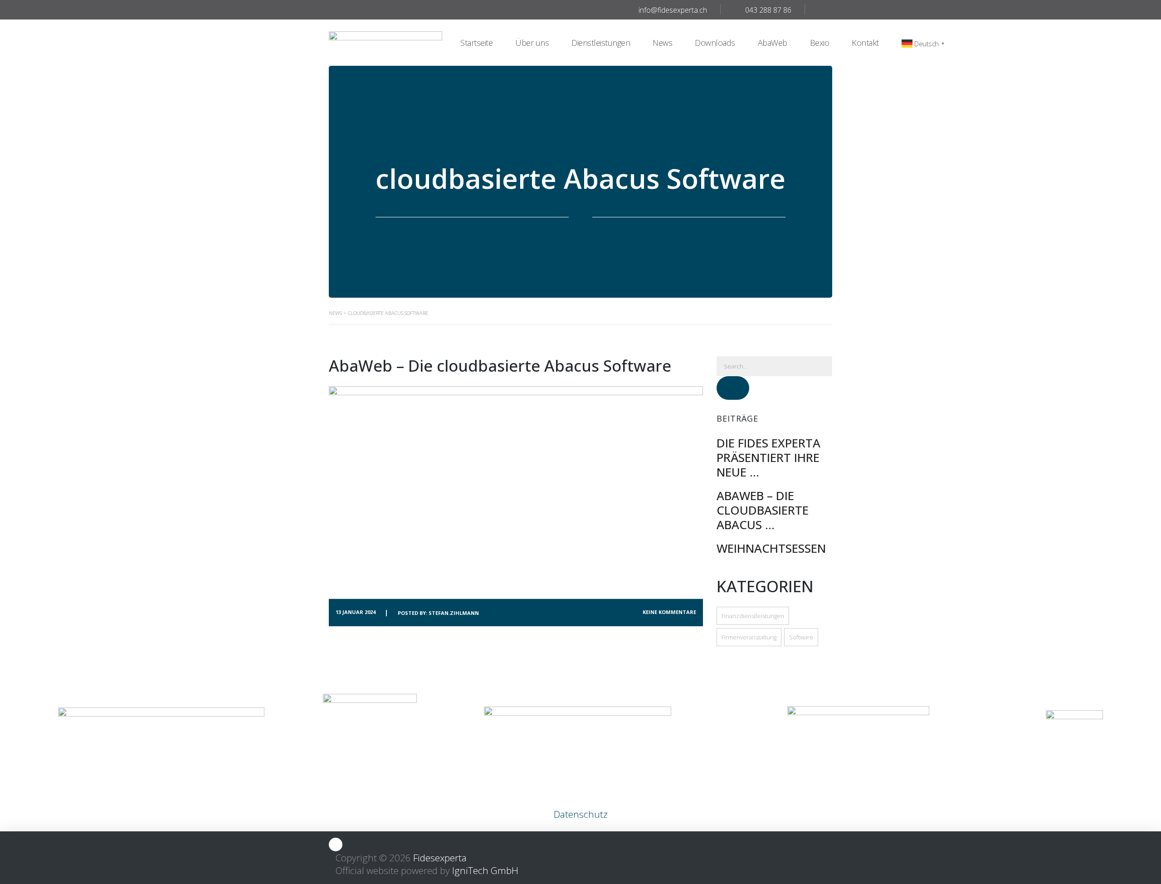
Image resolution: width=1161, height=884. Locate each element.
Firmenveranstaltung (749, 637)
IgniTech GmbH (485, 870)
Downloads (715, 42)
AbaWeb (772, 42)
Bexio (819, 42)
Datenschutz (581, 814)
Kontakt (865, 42)
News (662, 42)
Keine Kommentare (669, 612)
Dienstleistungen (600, 42)
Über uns (532, 42)
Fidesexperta (440, 857)
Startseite (476, 42)
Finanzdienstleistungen (753, 616)
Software (801, 637)
